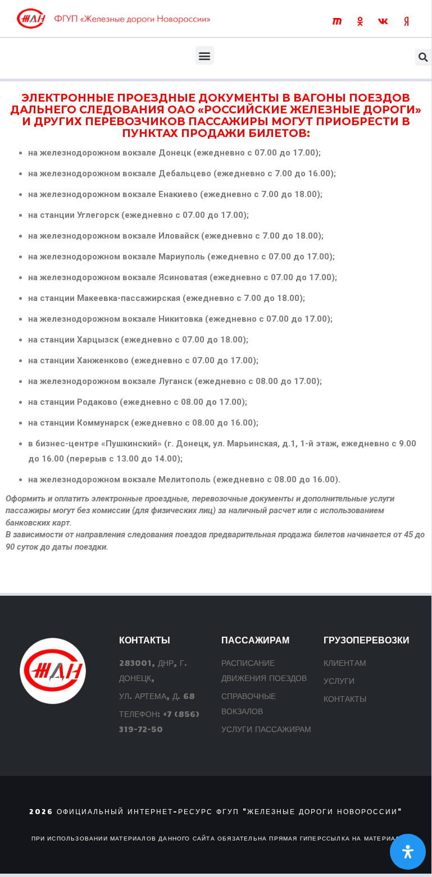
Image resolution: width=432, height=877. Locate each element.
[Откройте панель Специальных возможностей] (408, 852)
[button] (204, 55)
